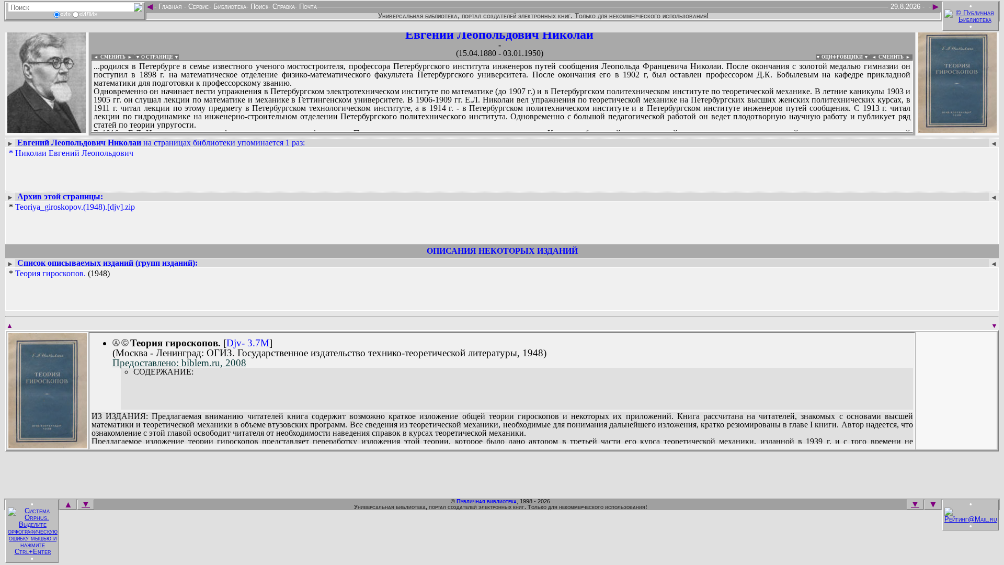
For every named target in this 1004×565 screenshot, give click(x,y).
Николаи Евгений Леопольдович (74, 153)
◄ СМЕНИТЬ (109, 57)
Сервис (197, 6)
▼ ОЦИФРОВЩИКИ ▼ (842, 57)
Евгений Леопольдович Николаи (499, 34)
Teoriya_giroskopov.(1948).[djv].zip (75, 206)
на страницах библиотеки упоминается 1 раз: (161, 142)
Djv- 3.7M (247, 342)
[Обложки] (957, 129)
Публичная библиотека (487, 501)
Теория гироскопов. (50, 273)
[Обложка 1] (47, 444)
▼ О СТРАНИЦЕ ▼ (157, 57)
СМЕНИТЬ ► (895, 57)
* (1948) (59, 273)
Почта (307, 6)
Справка (282, 6)
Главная (170, 6)
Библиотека (228, 6)
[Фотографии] (46, 129)
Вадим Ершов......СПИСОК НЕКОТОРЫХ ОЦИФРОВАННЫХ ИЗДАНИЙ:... (345, 132)
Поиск (258, 6)
